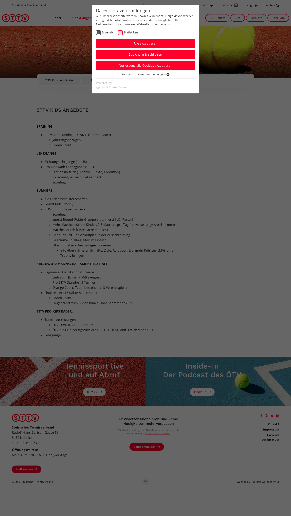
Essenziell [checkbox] (108, 32)
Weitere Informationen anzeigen (144, 74)
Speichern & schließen (145, 54)
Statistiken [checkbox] (131, 32)
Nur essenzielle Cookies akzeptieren (145, 65)
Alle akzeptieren (145, 43)
